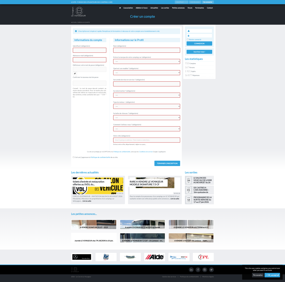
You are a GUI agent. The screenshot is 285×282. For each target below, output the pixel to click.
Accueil (74, 22)
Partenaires (199, 8)
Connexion (199, 43)
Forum (190, 8)
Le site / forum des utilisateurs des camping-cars (91, 2)
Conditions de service (146, 152)
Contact (210, 8)
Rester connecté (195, 39)
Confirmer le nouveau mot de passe (85, 77)
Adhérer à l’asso (142, 8)
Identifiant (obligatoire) (81, 46)
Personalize (258, 275)
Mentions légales (208, 277)
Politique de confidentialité (122, 152)
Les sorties (165, 8)
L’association (128, 8)
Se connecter (207, 2)
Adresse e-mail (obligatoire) (83, 55)
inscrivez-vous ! (199, 52)
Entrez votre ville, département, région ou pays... (129, 144)
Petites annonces (178, 8)
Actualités (154, 8)
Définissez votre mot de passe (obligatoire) (88, 65)
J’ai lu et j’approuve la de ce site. (96, 157)
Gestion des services (169, 277)
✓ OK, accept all (272, 275)
